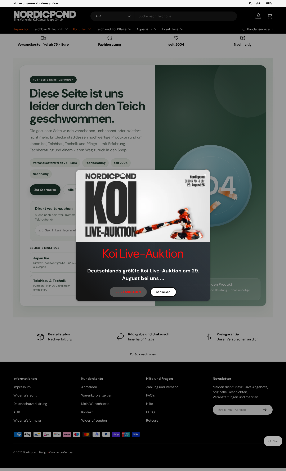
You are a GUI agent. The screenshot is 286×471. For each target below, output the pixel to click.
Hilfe (269, 3)
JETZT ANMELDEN (128, 292)
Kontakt (254, 3)
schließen (163, 292)
